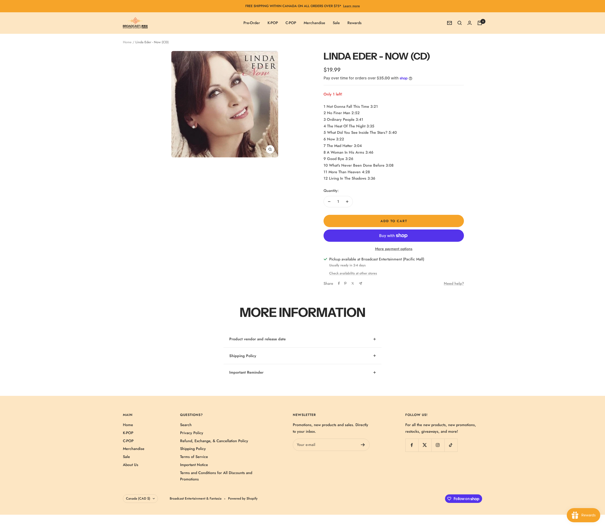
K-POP (273, 23)
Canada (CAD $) (138, 498)
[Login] (469, 23)
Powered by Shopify (243, 498)
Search (186, 425)
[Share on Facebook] (339, 283)
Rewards (354, 23)
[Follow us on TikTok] (450, 445)
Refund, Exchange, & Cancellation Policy (214, 441)
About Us (130, 464)
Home (127, 42)
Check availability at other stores (353, 273)
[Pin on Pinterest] (345, 283)
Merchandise (314, 23)
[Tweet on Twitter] (353, 283)
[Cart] (479, 23)
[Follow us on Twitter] (424, 445)
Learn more (351, 6)
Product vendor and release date (257, 339)
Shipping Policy (242, 356)
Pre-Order (251, 23)
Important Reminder (246, 372)
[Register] (363, 444)
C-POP (290, 23)
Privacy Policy (191, 433)
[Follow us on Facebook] (411, 445)
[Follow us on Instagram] (437, 445)
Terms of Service (194, 456)
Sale (336, 23)
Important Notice (194, 464)
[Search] (460, 23)
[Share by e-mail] (360, 283)
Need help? (454, 283)
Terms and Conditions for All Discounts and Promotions (216, 476)
